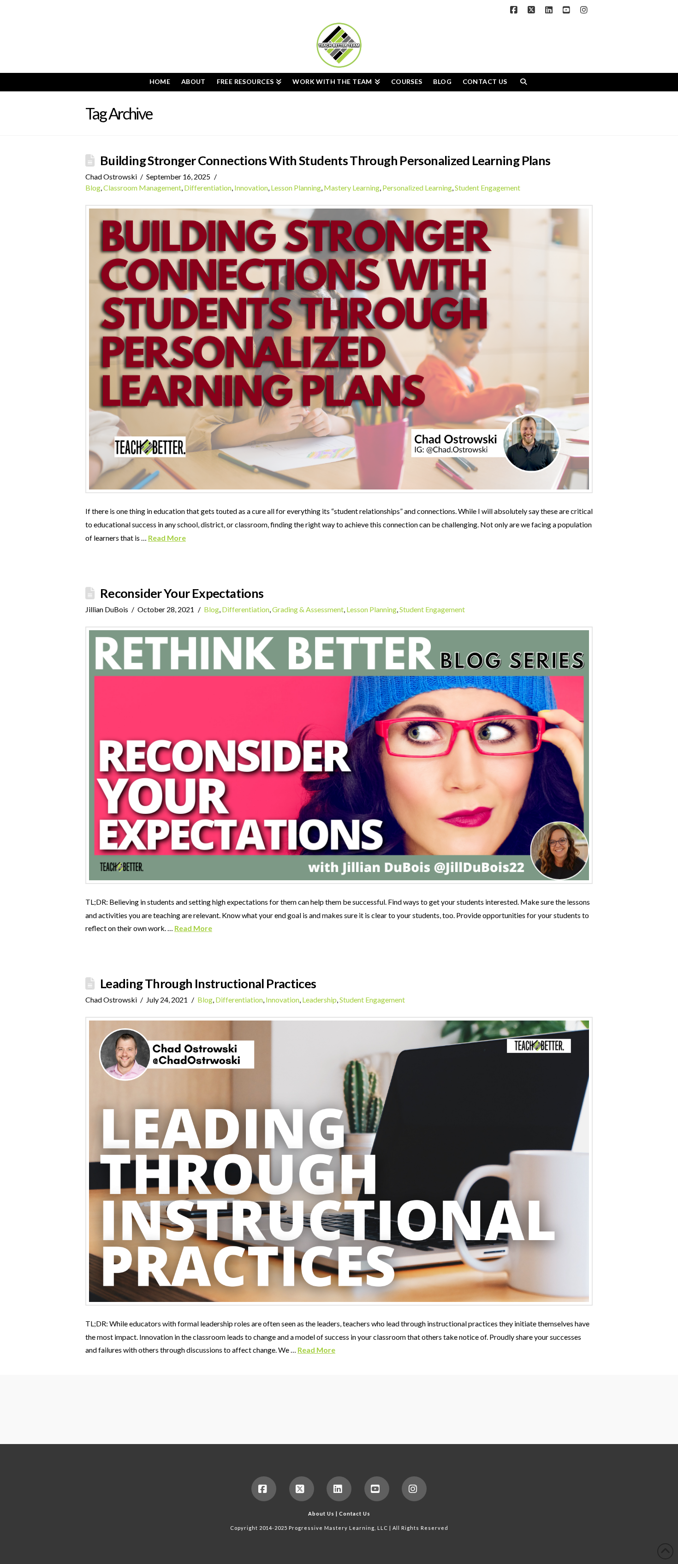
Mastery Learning (352, 187)
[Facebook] (515, 10)
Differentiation (208, 187)
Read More (167, 537)
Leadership (319, 999)
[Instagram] (585, 10)
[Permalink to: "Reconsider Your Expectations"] (339, 755)
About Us (321, 1513)
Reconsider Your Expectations (181, 593)
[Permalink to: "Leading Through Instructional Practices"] (339, 1161)
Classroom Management (142, 187)
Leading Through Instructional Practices (208, 983)
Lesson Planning (296, 187)
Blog (93, 187)
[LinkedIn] (550, 10)
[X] (532, 10)
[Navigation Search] (523, 82)
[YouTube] (567, 10)
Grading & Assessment (308, 609)
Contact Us (354, 1513)
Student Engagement (487, 187)
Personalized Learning (417, 187)
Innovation (251, 187)
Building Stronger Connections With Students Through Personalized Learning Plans (325, 160)
